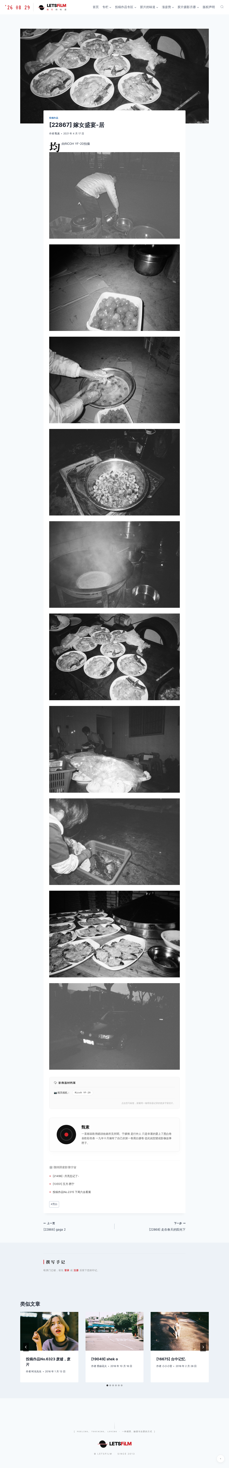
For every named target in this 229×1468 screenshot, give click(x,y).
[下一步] (203, 1347)
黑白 (166, 1133)
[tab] (107, 1385)
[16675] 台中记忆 (170, 1359)
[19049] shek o (104, 1359)
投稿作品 (53, 117)
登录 (66, 1270)
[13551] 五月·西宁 (63, 1184)
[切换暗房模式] (221, 1459)
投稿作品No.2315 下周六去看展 (72, 1192)
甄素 (57, 133)
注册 (76, 1270)
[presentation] (49, 1331)
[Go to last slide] (26, 1347)
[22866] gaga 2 (54, 1226)
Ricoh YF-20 (83, 1092)
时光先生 (36, 1371)
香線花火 (102, 1366)
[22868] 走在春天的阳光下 (167, 1226)
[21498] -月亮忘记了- (66, 1176)
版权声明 (209, 7)
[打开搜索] (222, 6)
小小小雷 (167, 1366)
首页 (96, 7)
